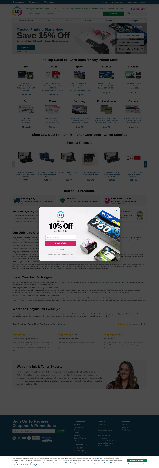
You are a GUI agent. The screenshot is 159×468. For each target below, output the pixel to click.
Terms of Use (69, 254)
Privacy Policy (98, 458)
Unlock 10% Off (60, 243)
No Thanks (60, 249)
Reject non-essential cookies (136, 464)
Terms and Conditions (111, 463)
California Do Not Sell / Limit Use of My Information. (28, 465)
